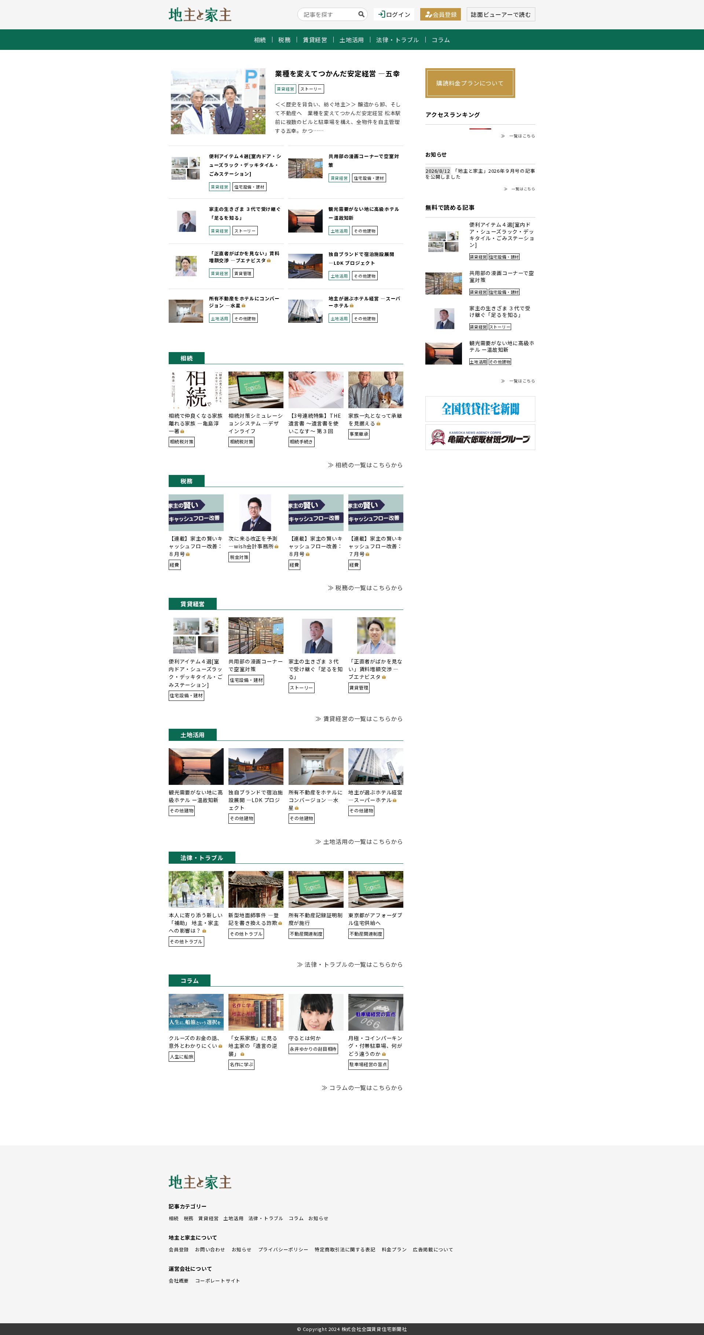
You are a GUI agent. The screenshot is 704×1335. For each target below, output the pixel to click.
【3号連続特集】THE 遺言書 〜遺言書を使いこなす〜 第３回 (315, 423)
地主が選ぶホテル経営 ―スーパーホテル (365, 302)
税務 (284, 40)
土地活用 (352, 40)
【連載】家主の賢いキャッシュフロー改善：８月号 (196, 546)
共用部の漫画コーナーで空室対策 (255, 665)
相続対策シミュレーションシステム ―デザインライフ (255, 423)
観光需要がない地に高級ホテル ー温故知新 (196, 796)
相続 (260, 40)
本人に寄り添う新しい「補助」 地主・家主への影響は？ (196, 922)
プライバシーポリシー (283, 1249)
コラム (441, 40)
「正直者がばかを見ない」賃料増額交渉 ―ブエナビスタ (244, 257)
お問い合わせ (210, 1249)
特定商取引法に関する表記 (345, 1249)
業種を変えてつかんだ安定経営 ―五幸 (337, 73)
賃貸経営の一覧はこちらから (363, 718)
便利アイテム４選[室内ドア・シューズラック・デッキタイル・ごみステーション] (245, 165)
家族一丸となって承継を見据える (375, 419)
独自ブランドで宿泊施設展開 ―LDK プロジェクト (255, 800)
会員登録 (440, 14)
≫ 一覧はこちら (518, 136)
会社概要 (179, 1280)
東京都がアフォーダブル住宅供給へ (375, 918)
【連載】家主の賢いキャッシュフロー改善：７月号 (375, 546)
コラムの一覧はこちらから (366, 1087)
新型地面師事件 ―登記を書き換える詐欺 (253, 918)
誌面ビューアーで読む (501, 14)
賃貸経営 (315, 40)
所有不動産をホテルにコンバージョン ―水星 (244, 302)
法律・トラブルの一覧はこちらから (354, 964)
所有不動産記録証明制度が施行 (316, 918)
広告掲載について (433, 1249)
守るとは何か (305, 1038)
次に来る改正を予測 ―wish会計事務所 (255, 542)
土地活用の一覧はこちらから (363, 841)
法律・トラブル (397, 40)
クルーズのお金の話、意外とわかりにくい (196, 1041)
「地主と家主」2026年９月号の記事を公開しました (480, 174)
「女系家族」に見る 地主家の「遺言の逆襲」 (252, 1045)
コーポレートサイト (218, 1280)
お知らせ (318, 1218)
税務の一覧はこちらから (369, 587)
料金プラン (394, 1249)
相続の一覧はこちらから (369, 465)
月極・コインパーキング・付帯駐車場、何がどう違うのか (375, 1045)
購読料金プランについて (470, 82)
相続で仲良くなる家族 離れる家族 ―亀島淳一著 (196, 423)
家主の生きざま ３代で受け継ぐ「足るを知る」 (316, 669)
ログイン (394, 14)
